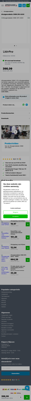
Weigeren (15, 212)
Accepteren (15, 216)
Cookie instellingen (15, 208)
